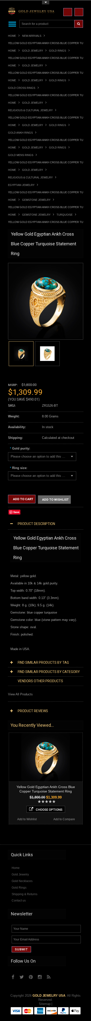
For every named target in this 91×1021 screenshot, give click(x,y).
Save (16, 512)
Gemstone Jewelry (36, 199)
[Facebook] (13, 977)
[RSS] (48, 977)
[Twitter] (21, 977)
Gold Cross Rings (21, 87)
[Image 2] (47, 353)
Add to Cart (22, 499)
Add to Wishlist (55, 499)
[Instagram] (40, 977)
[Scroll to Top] (77, 836)
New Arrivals (31, 35)
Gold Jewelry (32, 50)
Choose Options (49, 809)
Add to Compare (64, 819)
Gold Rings (57, 50)
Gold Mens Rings (20, 155)
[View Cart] (78, 12)
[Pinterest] (31, 977)
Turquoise (65, 214)
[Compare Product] (67, 12)
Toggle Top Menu (45, 2)
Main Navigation (12, 24)
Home (12, 35)
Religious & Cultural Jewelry (30, 110)
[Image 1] (45, 337)
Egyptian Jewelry (21, 185)
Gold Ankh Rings (20, 132)
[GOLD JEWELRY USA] (32, 12)
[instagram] (59, 975)
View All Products (20, 694)
